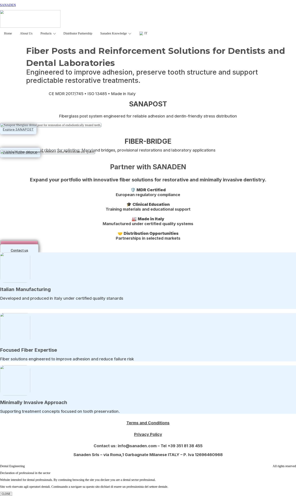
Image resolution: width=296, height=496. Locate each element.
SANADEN (8, 5)
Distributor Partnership (77, 33)
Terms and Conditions (148, 422)
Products (46, 33)
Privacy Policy (148, 434)
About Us (26, 33)
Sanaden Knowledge (113, 33)
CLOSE (6, 493)
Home (8, 33)
